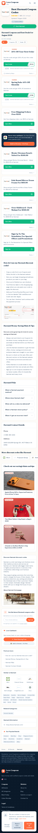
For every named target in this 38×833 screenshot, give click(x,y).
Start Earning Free (20, 639)
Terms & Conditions (8, 807)
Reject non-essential (17, 825)
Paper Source (20, 697)
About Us (24, 788)
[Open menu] (34, 3)
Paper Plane (7, 697)
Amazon (6, 736)
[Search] (30, 3)
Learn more (22, 819)
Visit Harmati (20, 26)
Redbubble (6, 695)
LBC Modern (14, 700)
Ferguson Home (28, 736)
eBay (18, 742)
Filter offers (6, 39)
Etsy (20, 736)
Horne (9, 702)
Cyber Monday (6, 798)
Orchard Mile (31, 695)
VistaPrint (19, 739)
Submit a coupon (26, 795)
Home (3, 749)
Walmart (27, 739)
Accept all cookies (29, 825)
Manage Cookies (7, 825)
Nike (5, 739)
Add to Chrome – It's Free (19, 144)
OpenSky (13, 695)
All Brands (11, 749)
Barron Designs (22, 695)
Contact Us (24, 798)
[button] (5, 42)
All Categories (6, 791)
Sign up (30, 620)
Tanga (13, 697)
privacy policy (23, 623)
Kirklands (6, 700)
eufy (5, 702)
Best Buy (13, 736)
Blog (22, 791)
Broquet (28, 697)
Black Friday (5, 795)
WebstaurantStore (9, 742)
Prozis (14, 702)
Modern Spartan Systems (25, 700)
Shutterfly (11, 739)
